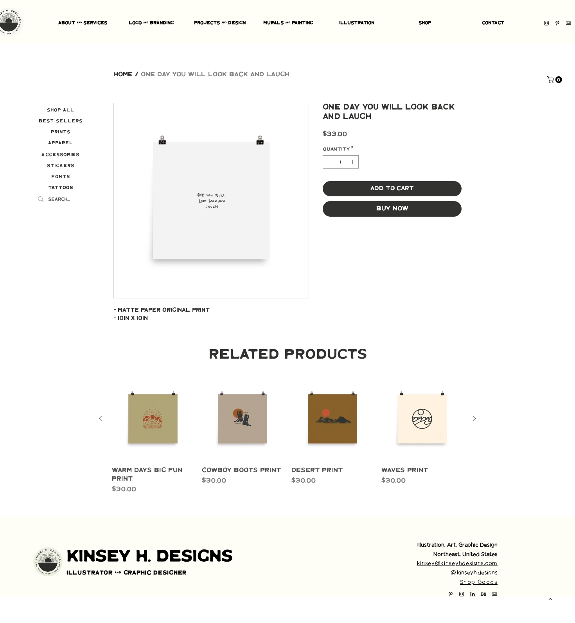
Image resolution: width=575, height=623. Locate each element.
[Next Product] (474, 418)
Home (123, 74)
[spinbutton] (340, 162)
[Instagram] (546, 23)
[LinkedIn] (472, 594)
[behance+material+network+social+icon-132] (483, 594)
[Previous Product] (100, 418)
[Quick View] (153, 419)
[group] (287, 436)
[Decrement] (328, 162)
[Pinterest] (557, 23)
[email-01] (568, 23)
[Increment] (353, 162)
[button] (555, 79)
